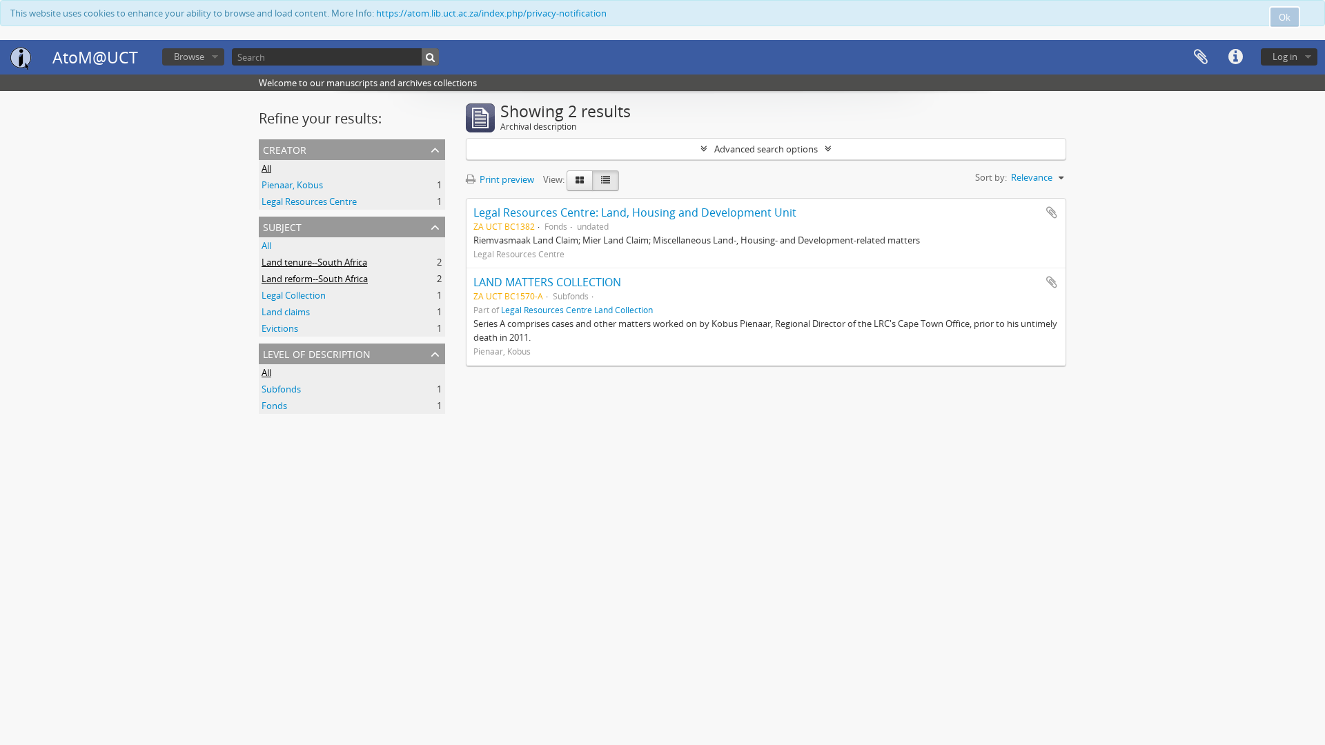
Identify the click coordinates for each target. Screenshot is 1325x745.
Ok (1284, 17)
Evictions (280, 328)
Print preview (506, 179)
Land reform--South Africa (315, 278)
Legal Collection (294, 295)
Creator (284, 148)
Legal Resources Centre (309, 201)
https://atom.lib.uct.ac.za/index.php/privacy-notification (491, 13)
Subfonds (281, 389)
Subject (282, 226)
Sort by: (991, 177)
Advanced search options (766, 149)
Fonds (274, 405)
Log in (1285, 56)
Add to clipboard (1052, 212)
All (266, 168)
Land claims (286, 312)
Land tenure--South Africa (314, 262)
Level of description (317, 353)
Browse (189, 56)
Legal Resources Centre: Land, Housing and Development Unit (634, 212)
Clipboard (1201, 57)
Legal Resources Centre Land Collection (577, 309)
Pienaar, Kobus (292, 185)
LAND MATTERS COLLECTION (547, 282)
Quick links (1235, 57)
